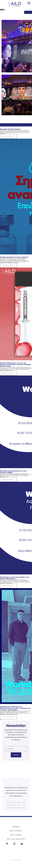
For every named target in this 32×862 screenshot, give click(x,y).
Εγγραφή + (16, 754)
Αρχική (16, 426)
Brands (16, 430)
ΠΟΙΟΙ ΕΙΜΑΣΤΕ (16, 830)
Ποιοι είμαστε (16, 434)
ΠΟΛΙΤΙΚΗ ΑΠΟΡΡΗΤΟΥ (16, 839)
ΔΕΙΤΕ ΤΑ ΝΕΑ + (16, 805)
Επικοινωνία (16, 443)
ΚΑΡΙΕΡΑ (16, 826)
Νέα (16, 438)
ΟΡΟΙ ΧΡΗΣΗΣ (16, 834)
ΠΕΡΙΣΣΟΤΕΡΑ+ (8, 136)
